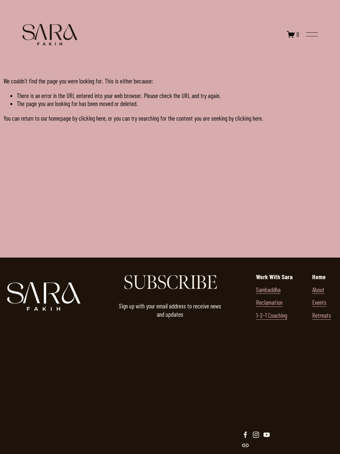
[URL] (245, 445)
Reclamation (269, 302)
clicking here (92, 118)
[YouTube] (266, 434)
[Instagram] (256, 434)
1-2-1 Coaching (271, 315)
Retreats (321, 315)
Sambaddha (268, 289)
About (318, 289)
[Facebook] (245, 434)
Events (319, 302)
